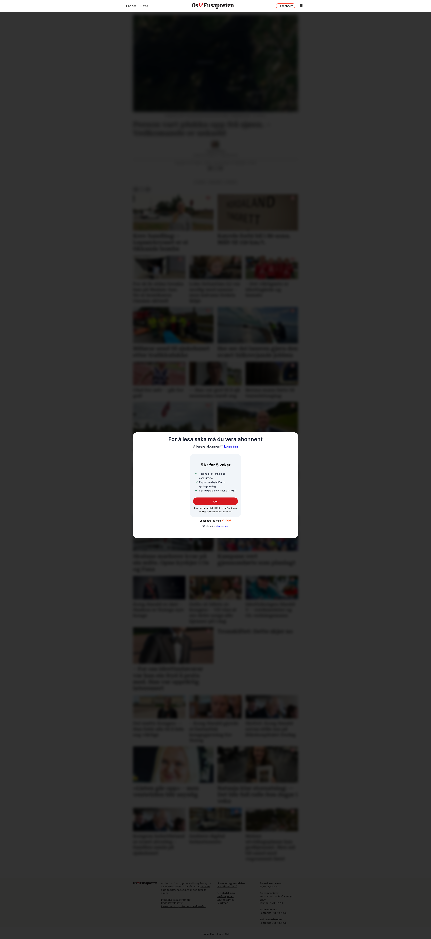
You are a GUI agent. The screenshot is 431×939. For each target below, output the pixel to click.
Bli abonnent (285, 6)
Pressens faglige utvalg (176, 899)
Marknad (222, 903)
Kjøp (216, 501)
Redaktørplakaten (172, 903)
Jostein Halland (227, 886)
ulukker (200, 182)
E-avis (144, 6)
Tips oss (131, 6)
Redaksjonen (225, 896)
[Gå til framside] (213, 5)
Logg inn (215, 446)
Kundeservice (225, 899)
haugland (215, 182)
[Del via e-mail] (220, 168)
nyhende (231, 182)
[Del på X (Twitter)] (215, 168)
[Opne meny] (301, 5)
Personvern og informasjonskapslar (183, 906)
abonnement (222, 526)
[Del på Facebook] (209, 168)
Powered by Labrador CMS (215, 934)
